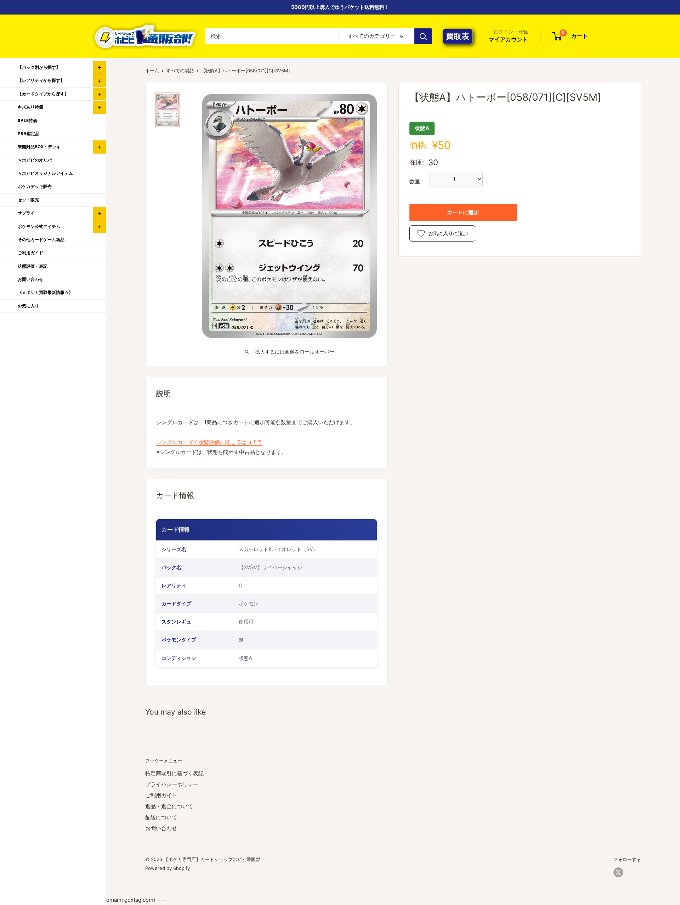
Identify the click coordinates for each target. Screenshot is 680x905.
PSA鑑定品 (28, 133)
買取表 (457, 36)
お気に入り (28, 306)
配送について (161, 817)
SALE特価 (27, 120)
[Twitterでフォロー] (618, 872)
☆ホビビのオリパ (35, 160)
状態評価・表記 (32, 266)
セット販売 (28, 200)
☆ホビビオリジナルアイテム (45, 173)
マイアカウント (508, 39)
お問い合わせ (161, 828)
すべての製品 (180, 70)
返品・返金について (169, 806)
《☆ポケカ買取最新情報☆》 (45, 292)
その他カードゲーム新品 (41, 239)
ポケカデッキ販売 (35, 186)
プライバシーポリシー (171, 784)
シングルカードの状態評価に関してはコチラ (209, 442)
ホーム (152, 70)
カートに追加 (463, 212)
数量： (417, 181)
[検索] (423, 36)
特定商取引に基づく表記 (174, 773)
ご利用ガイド (161, 795)
